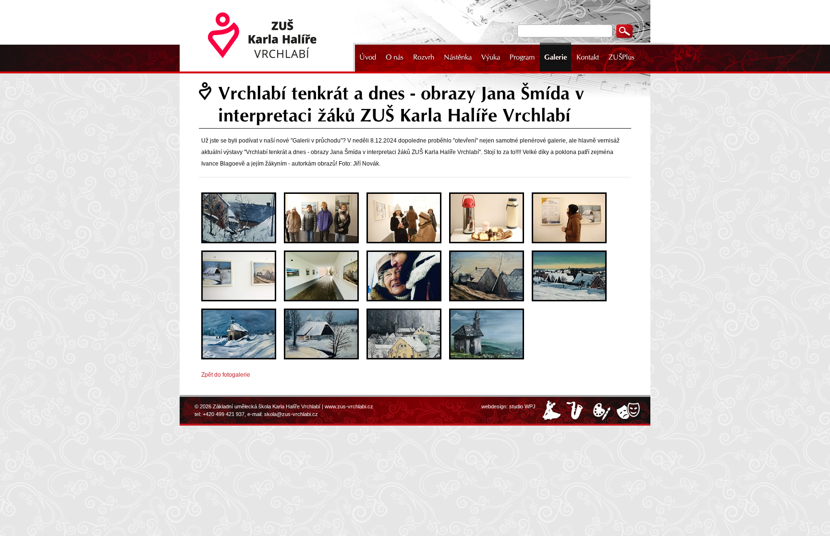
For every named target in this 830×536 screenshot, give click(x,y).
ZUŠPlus (622, 57)
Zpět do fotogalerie (225, 374)
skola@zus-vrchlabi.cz (291, 414)
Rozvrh (423, 57)
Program (522, 57)
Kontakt (587, 57)
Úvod (367, 57)
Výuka (490, 57)
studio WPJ (522, 406)
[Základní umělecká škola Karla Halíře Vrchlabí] (268, 35)
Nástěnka (458, 57)
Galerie (555, 57)
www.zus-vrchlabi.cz (349, 406)
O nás (394, 57)
